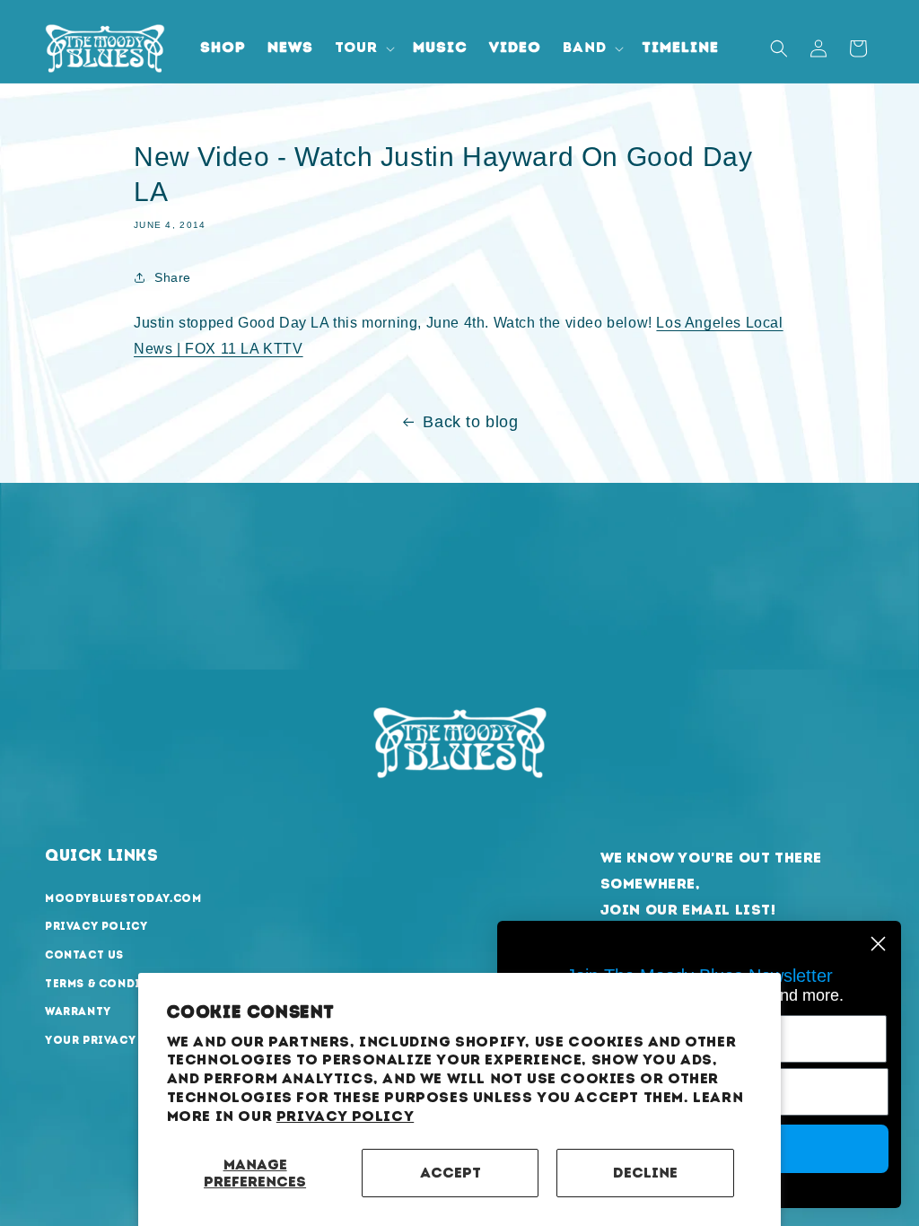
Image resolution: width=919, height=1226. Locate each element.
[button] (363, 48)
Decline (645, 1172)
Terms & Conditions (113, 983)
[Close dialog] (878, 943)
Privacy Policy (345, 1116)
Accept (450, 1172)
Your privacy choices (120, 1040)
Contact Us (84, 955)
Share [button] (172, 277)
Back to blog (470, 422)
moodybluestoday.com (123, 898)
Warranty (78, 1011)
